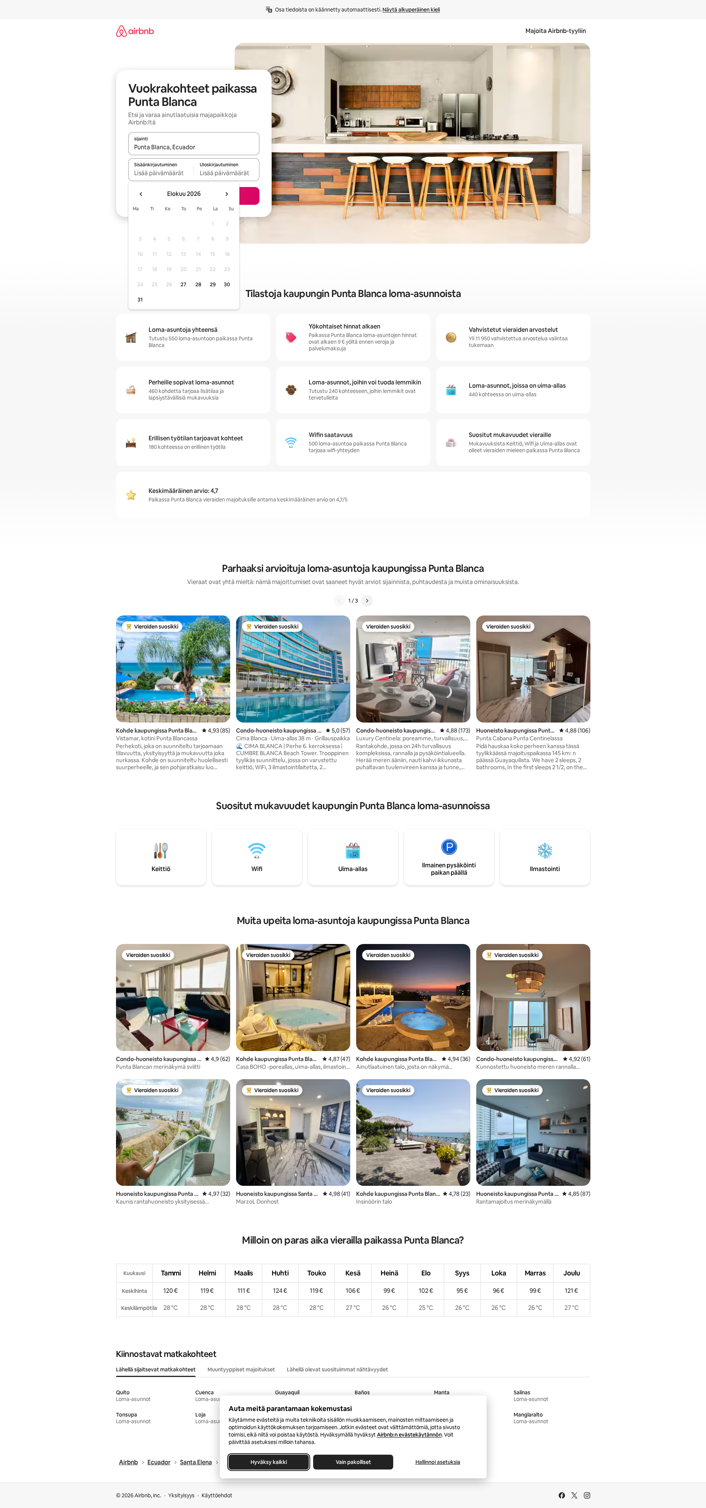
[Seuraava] (367, 601)
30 (227, 284)
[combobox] (193, 147)
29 (213, 284)
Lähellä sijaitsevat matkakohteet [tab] (156, 1369)
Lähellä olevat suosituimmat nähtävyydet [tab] (337, 1369)
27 (183, 284)
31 (140, 299)
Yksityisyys (181, 1495)
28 (198, 284)
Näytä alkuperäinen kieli (411, 9)
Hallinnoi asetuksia (437, 1462)
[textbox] (161, 173)
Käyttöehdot (217, 1495)
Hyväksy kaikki (269, 1462)
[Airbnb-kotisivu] (135, 31)
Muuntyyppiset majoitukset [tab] (241, 1369)
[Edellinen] (339, 601)
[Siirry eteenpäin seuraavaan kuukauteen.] (226, 194)
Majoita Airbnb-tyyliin (556, 31)
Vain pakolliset (353, 1462)
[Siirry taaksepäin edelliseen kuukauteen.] (141, 194)
